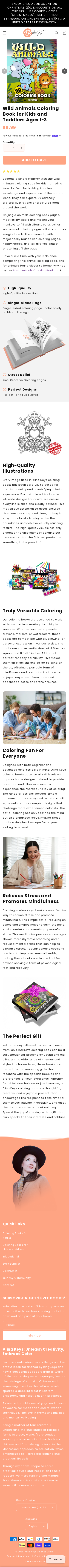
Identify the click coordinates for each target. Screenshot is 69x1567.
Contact (8, 1285)
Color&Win (10, 1271)
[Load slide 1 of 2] (28, 100)
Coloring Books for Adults (15, 1236)
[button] (57, 33)
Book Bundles (12, 1263)
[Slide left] (4, 71)
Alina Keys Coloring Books (39, 1551)
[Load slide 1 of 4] (34, 100)
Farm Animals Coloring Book (33, 270)
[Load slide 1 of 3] (31, 100)
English (33, 1526)
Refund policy (39, 1556)
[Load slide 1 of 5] (37, 100)
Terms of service (36, 1561)
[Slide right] (64, 71)
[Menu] (4, 33)
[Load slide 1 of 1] (25, 100)
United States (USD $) (33, 1507)
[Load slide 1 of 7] (44, 100)
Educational (11, 1256)
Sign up (34, 1336)
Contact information (18, 1556)
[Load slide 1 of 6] (40, 100)
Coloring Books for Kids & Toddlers (15, 1247)
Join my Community (17, 1278)
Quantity (9, 142)
